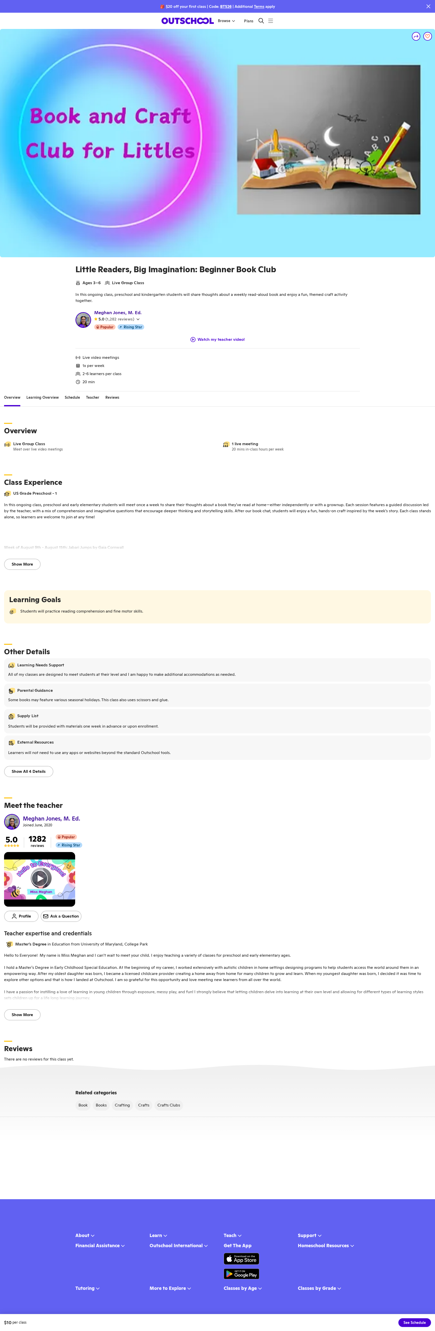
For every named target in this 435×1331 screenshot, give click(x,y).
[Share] (416, 36)
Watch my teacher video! (221, 339)
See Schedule (415, 1322)
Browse (224, 21)
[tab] (12, 397)
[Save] (427, 36)
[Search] (261, 20)
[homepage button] (188, 21)
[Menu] (270, 20)
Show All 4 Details (29, 771)
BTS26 (226, 6)
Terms (259, 6)
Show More (22, 564)
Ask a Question (64, 916)
